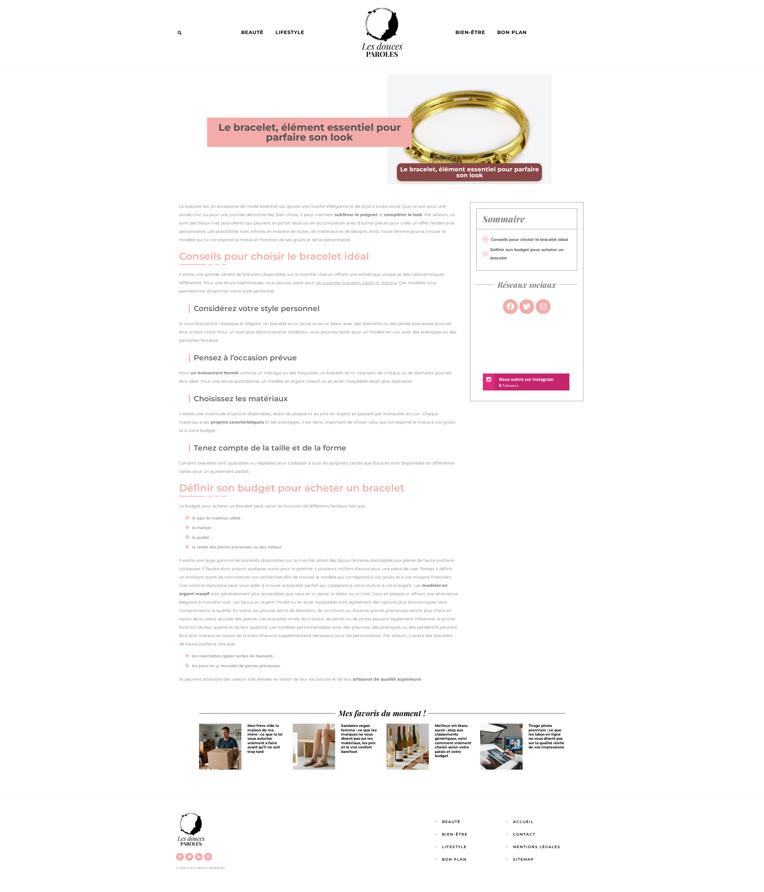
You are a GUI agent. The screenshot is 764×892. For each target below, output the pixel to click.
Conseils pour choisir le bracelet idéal (529, 239)
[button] (179, 32)
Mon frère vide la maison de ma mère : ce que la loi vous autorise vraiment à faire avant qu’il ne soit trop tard (265, 738)
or (218, 665)
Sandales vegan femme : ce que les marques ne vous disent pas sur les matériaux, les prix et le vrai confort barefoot (359, 738)
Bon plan (512, 32)
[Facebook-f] (180, 857)
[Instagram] (208, 857)
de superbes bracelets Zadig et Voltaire (356, 282)
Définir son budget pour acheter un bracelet (527, 253)
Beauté (252, 32)
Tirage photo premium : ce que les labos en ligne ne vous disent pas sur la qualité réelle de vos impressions (546, 736)
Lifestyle (289, 32)
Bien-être (470, 32)
